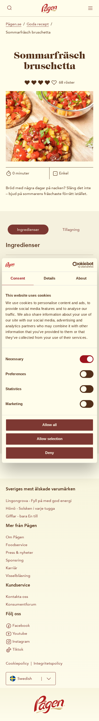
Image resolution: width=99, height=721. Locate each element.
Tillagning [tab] (71, 229)
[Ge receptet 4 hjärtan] (47, 82)
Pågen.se (13, 24)
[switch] (86, 374)
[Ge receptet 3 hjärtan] (40, 82)
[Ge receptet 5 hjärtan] (54, 82)
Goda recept (38, 24)
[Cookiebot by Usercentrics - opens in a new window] (72, 265)
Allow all (49, 425)
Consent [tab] (18, 278)
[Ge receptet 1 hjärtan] (27, 82)
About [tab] (81, 278)
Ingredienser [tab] (28, 229)
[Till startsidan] (49, 8)
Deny (49, 453)
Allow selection (49, 439)
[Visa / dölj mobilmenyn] (90, 8)
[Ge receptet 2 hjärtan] (34, 82)
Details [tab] (50, 278)
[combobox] (31, 678)
